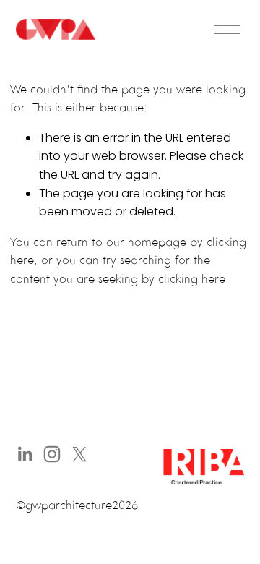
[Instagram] (52, 454)
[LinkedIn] (24, 454)
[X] (79, 454)
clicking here (191, 278)
